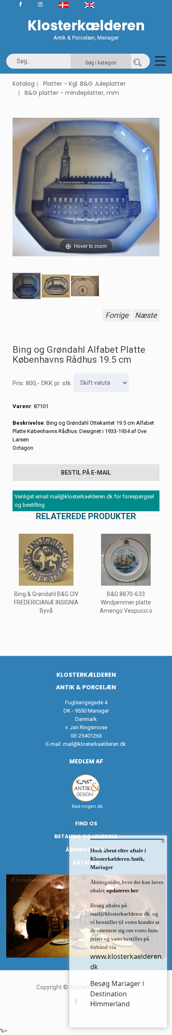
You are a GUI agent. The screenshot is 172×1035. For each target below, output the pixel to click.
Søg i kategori (100, 63)
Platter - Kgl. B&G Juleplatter (84, 83)
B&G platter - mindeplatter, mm (72, 93)
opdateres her (122, 890)
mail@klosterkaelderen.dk (94, 744)
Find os (86, 823)
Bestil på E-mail (86, 472)
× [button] (163, 841)
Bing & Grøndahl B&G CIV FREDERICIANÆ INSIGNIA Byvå (46, 602)
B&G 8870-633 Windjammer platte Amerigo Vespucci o (126, 602)
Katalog (24, 83)
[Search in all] (137, 61)
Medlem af (86, 761)
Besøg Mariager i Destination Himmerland (117, 993)
